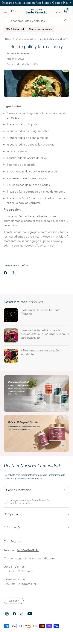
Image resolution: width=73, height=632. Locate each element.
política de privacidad (21, 503)
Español (12, 600)
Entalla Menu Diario (26, 39)
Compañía (11, 514)
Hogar (8, 39)
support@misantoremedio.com (34, 558)
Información (12, 527)
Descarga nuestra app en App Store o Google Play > (36, 3)
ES (12, 11)
